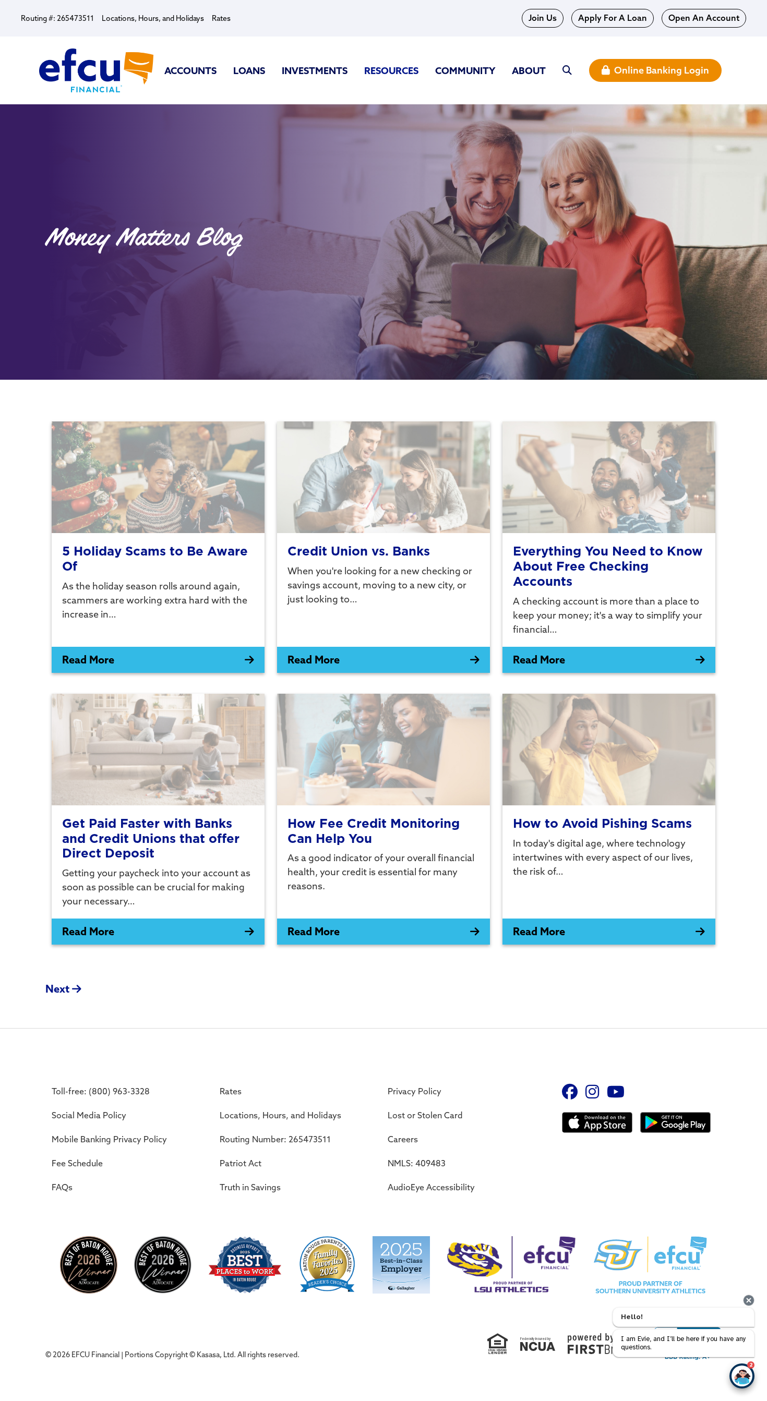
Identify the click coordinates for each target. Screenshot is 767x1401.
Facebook (570, 1092)
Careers (403, 1139)
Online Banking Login (661, 70)
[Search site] (567, 70)
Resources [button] (391, 71)
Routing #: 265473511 (57, 18)
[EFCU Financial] (96, 69)
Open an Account (703, 18)
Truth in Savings (250, 1187)
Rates (221, 18)
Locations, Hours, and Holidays (153, 18)
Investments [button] (314, 71)
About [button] (529, 71)
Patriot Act (240, 1163)
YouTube (616, 1092)
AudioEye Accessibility (431, 1187)
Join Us (543, 18)
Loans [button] (249, 71)
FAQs (62, 1187)
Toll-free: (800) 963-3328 (101, 1091)
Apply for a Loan (612, 18)
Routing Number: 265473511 (275, 1139)
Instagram (592, 1092)
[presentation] (748, 1300)
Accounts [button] (190, 71)
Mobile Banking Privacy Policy (109, 1139)
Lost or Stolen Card (425, 1115)
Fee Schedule (77, 1163)
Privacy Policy (414, 1091)
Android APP (675, 1124)
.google (597, 1124)
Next (57, 988)
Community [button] (465, 71)
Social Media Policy (89, 1115)
